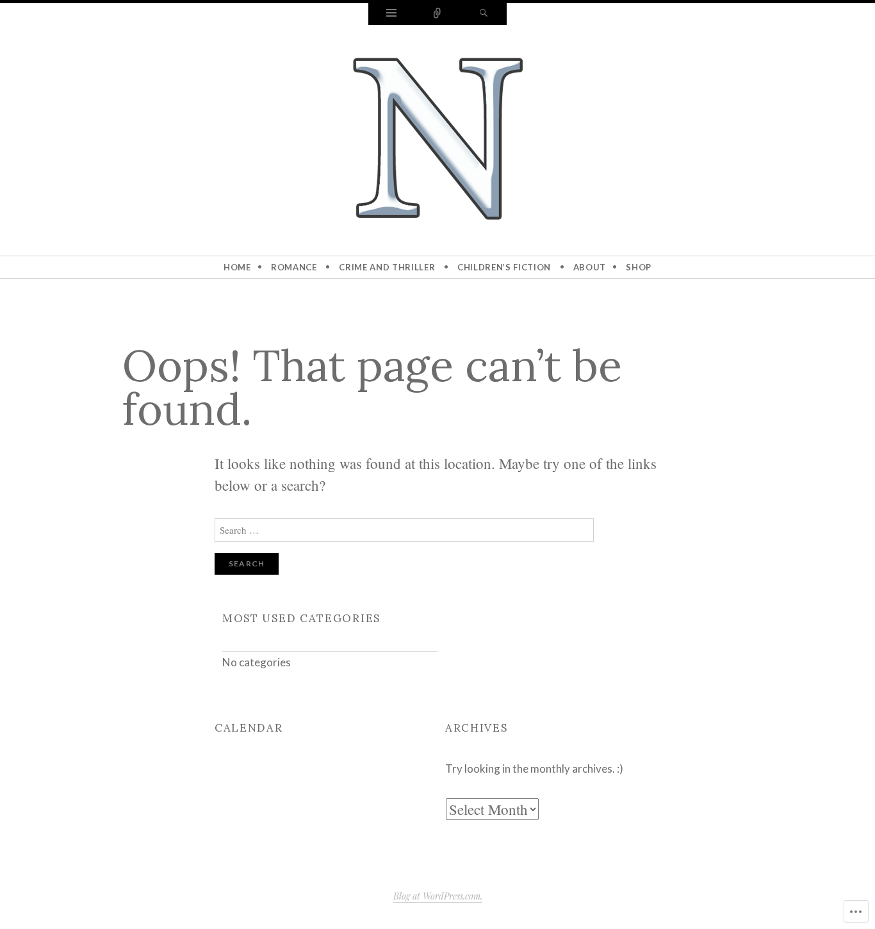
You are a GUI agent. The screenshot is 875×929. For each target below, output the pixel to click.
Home (237, 267)
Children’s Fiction (504, 267)
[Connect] (437, 14)
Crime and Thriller (387, 267)
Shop (638, 267)
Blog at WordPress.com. (437, 896)
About (589, 267)
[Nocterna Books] (437, 137)
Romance (294, 267)
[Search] (484, 14)
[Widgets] (391, 14)
